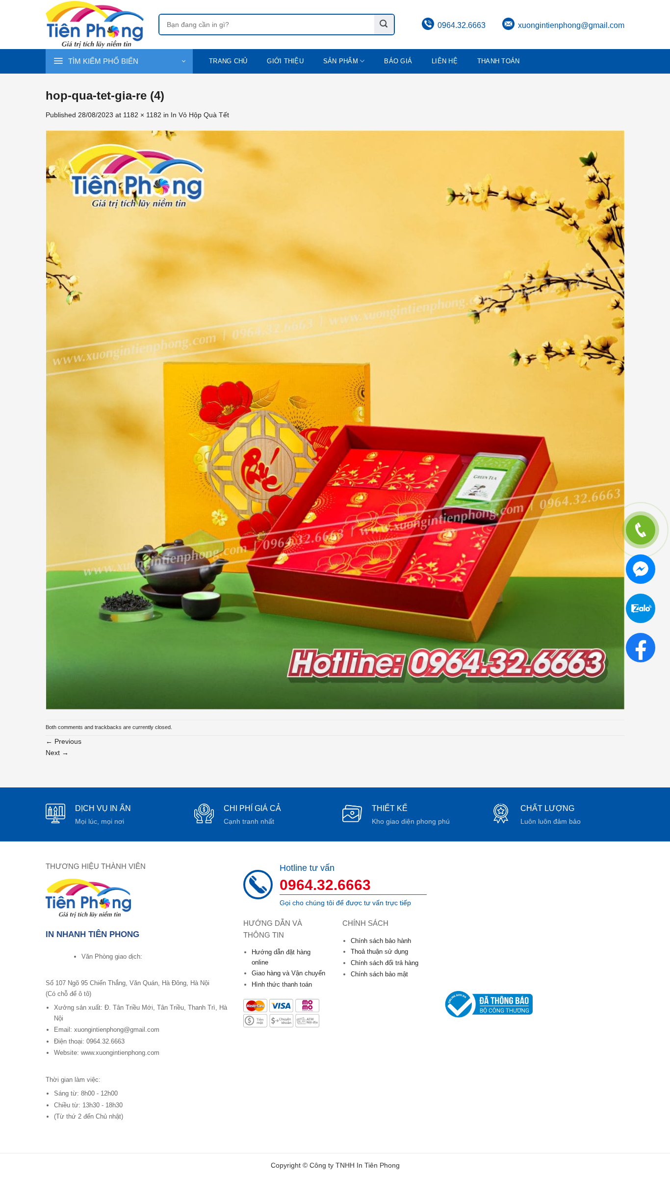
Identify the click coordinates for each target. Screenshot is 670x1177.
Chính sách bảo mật (379, 974)
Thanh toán (498, 61)
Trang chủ (228, 61)
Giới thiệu (285, 61)
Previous (63, 741)
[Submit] (384, 24)
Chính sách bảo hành (381, 940)
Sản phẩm (340, 61)
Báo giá (398, 61)
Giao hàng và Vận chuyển (288, 973)
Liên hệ (445, 61)
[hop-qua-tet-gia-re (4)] (335, 419)
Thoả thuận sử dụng (379, 951)
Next (57, 753)
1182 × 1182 (142, 115)
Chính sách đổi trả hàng (384, 963)
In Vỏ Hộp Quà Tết (200, 115)
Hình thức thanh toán (282, 984)
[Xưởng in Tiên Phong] (95, 24)
